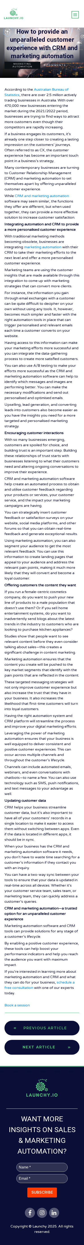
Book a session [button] (17, 1005)
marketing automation (42, 247)
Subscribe (42, 1192)
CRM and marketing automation (42, 196)
